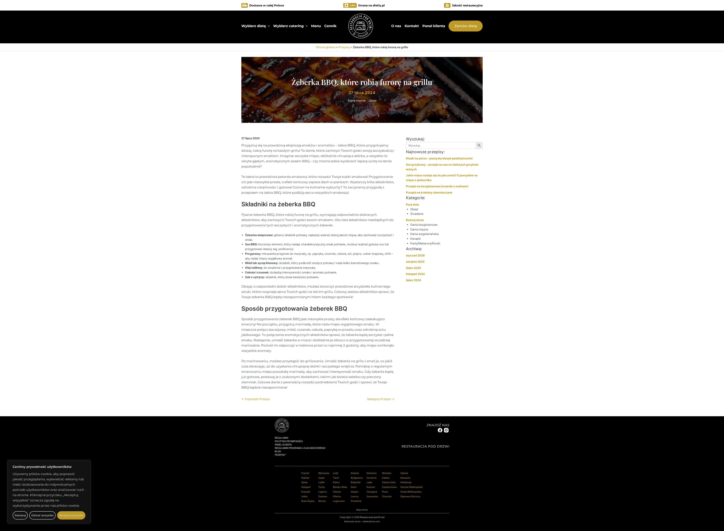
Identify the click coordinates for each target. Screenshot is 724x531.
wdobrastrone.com (371, 521)
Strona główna (325, 47)
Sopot (321, 477)
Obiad (372, 100)
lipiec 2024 (413, 280)
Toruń (336, 477)
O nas (396, 26)
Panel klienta (433, 26)
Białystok (356, 482)
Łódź (335, 473)
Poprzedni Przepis (256, 399)
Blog (278, 451)
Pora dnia (412, 204)
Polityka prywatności (289, 441)
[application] (268, 26)
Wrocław (386, 473)
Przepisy (344, 47)
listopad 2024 (415, 274)
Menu (316, 26)
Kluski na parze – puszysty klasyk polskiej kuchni (439, 158)
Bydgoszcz (357, 477)
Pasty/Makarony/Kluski (425, 243)
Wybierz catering (288, 26)
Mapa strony (362, 510)
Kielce (336, 482)
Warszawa (323, 473)
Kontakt (412, 26)
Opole (304, 482)
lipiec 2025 (413, 268)
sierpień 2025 (415, 261)
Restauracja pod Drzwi (372, 517)
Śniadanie (416, 214)
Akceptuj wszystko (71, 515)
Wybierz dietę (253, 26)
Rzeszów (405, 477)
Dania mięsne (357, 100)
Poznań (305, 473)
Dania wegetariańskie (424, 234)
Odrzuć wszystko (42, 515)
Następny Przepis (380, 399)
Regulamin (281, 437)
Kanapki (415, 238)
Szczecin (372, 477)
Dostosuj (20, 515)
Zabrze (386, 477)
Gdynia (404, 473)
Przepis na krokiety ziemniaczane (429, 192)
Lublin (321, 482)
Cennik (330, 26)
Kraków (355, 473)
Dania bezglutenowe (424, 224)
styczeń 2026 (415, 255)
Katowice (372, 473)
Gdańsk (305, 477)
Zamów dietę (465, 26)
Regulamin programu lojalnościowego (300, 448)
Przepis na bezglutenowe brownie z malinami (437, 186)
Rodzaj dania (415, 220)
